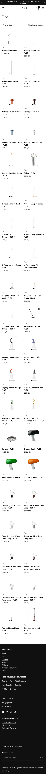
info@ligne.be (7, 703)
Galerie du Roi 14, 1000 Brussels (14, 681)
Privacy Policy (7, 725)
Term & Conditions (9, 722)
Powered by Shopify (35, 768)
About (4, 671)
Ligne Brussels (21, 768)
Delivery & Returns (9, 728)
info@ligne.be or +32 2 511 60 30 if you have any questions (23, 2)
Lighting (5, 659)
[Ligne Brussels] (23, 8)
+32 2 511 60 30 (8, 699)
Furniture (5, 656)
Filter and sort (8, 25)
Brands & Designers (9, 668)
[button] (3, 8)
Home (4, 654)
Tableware (6, 665)
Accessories (6, 662)
